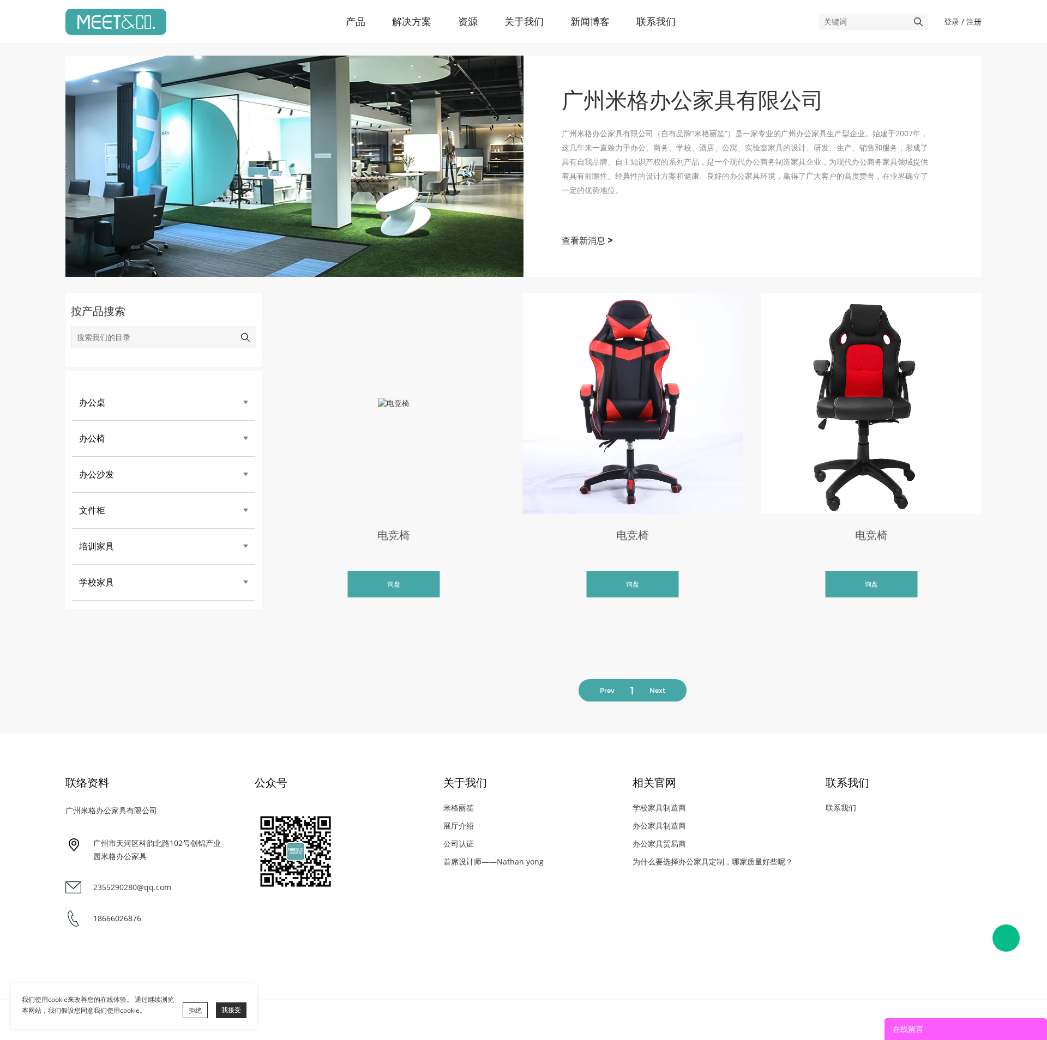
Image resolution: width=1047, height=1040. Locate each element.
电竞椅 (393, 535)
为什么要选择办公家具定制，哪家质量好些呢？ (713, 861)
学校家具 (96, 582)
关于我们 (524, 22)
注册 (974, 21)
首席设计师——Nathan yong (493, 861)
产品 (355, 22)
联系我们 (656, 22)
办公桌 (92, 402)
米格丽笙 (458, 807)
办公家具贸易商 (659, 843)
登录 (951, 21)
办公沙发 (96, 474)
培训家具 (96, 546)
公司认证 (458, 843)
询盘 (393, 584)
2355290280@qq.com (132, 887)
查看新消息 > (587, 240)
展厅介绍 (458, 825)
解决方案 (411, 22)
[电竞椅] (394, 403)
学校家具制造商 (659, 807)
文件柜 (92, 510)
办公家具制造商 (659, 825)
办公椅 (92, 438)
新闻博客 (590, 22)
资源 (468, 22)
